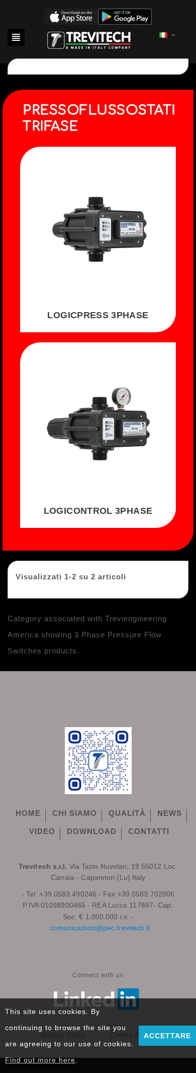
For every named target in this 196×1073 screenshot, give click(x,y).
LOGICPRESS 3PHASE (97, 315)
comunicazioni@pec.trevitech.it (100, 928)
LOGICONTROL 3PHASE (98, 511)
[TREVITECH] (89, 38)
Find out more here (40, 1060)
